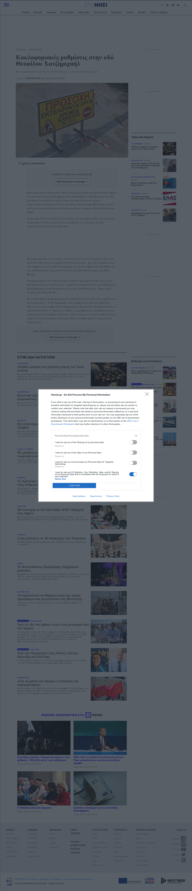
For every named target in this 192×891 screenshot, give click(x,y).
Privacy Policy (113, 496)
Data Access (96, 496)
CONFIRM (74, 485)
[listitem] (96, 435)
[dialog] (96, 445)
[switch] (133, 442)
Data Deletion (79, 496)
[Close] (148, 395)
